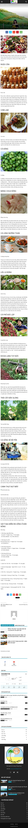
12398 (26, 714)
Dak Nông (3, 739)
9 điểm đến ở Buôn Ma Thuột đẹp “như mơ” (16, 780)
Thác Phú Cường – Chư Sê (6, 712)
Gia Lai (2, 714)
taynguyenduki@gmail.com (15, 768)
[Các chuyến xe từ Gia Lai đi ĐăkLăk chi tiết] (4, 794)
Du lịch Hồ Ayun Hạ (23, 604)
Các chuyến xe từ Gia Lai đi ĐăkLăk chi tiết (9, 707)
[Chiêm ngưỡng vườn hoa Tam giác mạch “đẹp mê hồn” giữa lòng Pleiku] (4, 788)
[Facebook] (10, 772)
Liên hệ (16, 824)
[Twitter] (14, 772)
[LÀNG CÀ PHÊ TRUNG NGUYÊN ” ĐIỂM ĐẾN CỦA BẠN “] (4, 643)
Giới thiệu (12, 824)
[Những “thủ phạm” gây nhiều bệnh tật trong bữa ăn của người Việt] (4, 630)
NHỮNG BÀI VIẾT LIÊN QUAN (7, 625)
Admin (14, 619)
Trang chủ (2, 4)
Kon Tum (2, 720)
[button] (26, 1)
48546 (26, 697)
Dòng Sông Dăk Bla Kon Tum (6, 718)
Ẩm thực (2, 631)
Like (5, 661)
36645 (26, 708)
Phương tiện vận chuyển (5, 708)
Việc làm (2, 814)
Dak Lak (3, 731)
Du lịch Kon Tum (4, 701)
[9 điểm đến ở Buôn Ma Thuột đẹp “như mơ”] (4, 781)
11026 (26, 720)
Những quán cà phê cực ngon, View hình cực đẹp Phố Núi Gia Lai (13, 695)
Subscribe (14, 661)
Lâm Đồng (3, 735)
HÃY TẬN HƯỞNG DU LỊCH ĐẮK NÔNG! (6, 605)
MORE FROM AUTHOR (19, 625)
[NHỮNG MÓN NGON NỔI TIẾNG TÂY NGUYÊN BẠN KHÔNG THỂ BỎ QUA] (4, 636)
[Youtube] (17, 772)
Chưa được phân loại (5, 816)
